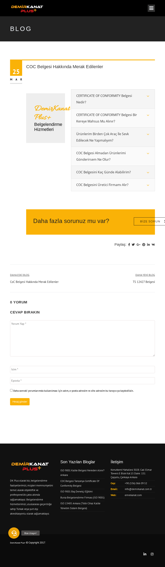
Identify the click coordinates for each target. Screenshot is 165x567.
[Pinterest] (143, 245)
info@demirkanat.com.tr (138, 489)
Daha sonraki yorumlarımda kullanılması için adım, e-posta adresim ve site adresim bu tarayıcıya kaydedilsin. (73, 390)
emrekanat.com (133, 495)
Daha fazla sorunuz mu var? (71, 221)
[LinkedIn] (148, 245)
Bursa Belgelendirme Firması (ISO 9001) (82, 497)
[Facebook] (129, 245)
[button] (14, 533)
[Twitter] (133, 245)
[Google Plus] (138, 245)
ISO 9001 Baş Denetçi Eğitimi (76, 491)
